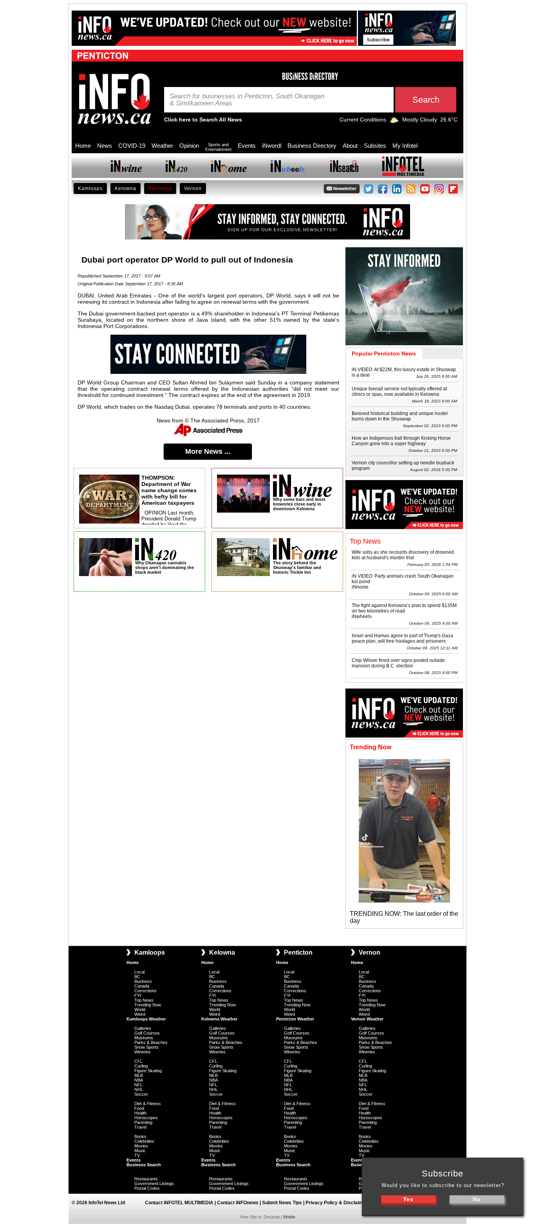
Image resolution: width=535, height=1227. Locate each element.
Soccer (141, 1094)
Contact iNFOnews (237, 1202)
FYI (137, 995)
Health (140, 1113)
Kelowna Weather (219, 1019)
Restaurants (146, 1178)
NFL (138, 1084)
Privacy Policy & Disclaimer (336, 1202)
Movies (141, 1146)
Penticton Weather (295, 1019)
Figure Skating (148, 1070)
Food (139, 1108)
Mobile (289, 1216)
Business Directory (311, 145)
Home (83, 145)
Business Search (144, 1164)
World (139, 1009)
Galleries (142, 1028)
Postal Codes (147, 1188)
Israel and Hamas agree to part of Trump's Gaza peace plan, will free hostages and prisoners (402, 638)
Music (140, 1150)
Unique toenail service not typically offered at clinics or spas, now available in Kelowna (399, 391)
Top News (144, 1000)
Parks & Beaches (151, 1042)
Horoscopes (146, 1117)
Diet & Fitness (147, 1103)
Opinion (189, 145)
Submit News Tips (282, 1202)
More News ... (207, 451)
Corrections (145, 990)
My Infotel (405, 145)
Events (247, 145)
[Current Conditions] (394, 121)
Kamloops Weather (146, 1019)
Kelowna (125, 188)
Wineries (142, 1051)
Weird (139, 1014)
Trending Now (147, 1004)
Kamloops (90, 188)
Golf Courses (147, 1033)
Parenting (143, 1122)
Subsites (375, 145)
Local (139, 972)
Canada (141, 986)
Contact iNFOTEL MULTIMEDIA (179, 1202)
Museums (143, 1037)
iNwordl (271, 145)
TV (137, 1155)
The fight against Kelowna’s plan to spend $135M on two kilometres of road (404, 608)
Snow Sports (146, 1047)
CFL (138, 1061)
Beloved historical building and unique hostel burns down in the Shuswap (400, 416)
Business (143, 981)
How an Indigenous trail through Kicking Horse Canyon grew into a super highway (401, 440)
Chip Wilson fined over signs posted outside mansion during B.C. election (398, 663)
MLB (138, 1075)
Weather (162, 145)
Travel (140, 1127)
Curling (141, 1066)
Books (140, 1136)
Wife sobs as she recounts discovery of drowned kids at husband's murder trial (403, 554)
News (104, 145)
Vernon (193, 188)
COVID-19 (131, 145)
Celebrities (144, 1141)
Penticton (160, 188)
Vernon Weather (367, 1019)
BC (137, 976)
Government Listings (154, 1183)
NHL (138, 1089)
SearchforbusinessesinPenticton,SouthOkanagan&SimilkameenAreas (247, 100)
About (350, 145)
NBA (138, 1080)
